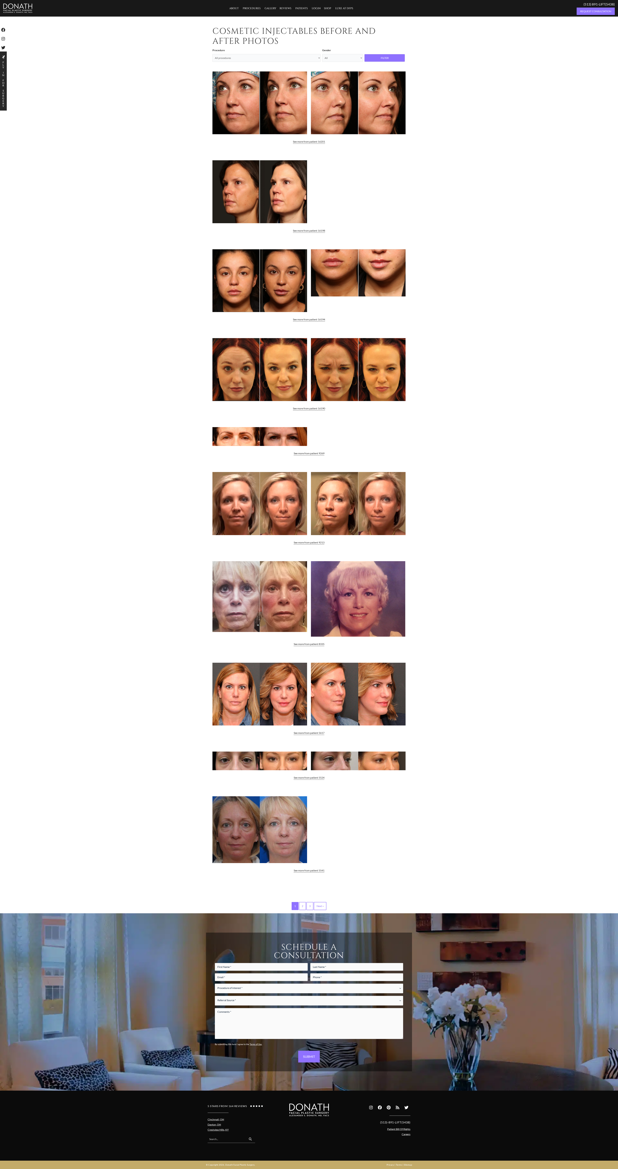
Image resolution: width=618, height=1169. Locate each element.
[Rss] (397, 1108)
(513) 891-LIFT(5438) (599, 4)
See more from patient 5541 (309, 870)
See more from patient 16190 (309, 408)
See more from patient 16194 (309, 319)
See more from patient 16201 (309, 141)
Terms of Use (256, 1044)
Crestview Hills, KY (218, 1129)
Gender (326, 50)
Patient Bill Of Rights (398, 1129)
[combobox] (227, 1139)
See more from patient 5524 (309, 777)
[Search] (250, 1139)
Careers (406, 1134)
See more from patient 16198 (309, 230)
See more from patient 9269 (309, 453)
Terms (399, 1165)
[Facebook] (380, 1108)
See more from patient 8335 (309, 643)
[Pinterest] (389, 1108)
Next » (320, 905)
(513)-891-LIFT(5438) (395, 1122)
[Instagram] (371, 1108)
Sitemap (408, 1165)
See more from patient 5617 (309, 732)
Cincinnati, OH (216, 1119)
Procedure (218, 50)
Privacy (390, 1165)
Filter (385, 57)
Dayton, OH (214, 1124)
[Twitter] (406, 1108)
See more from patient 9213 (309, 542)
